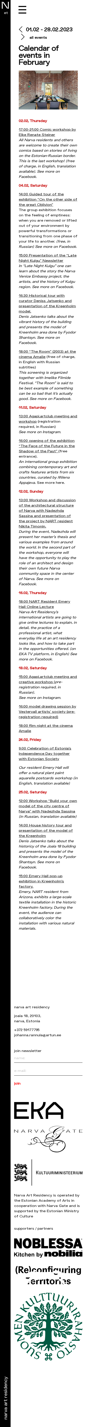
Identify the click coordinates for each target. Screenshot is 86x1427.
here (60, 483)
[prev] (22, 30)
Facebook (27, 177)
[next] (22, 37)
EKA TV (25, 654)
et (6, 13)
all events (38, 37)
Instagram (51, 432)
